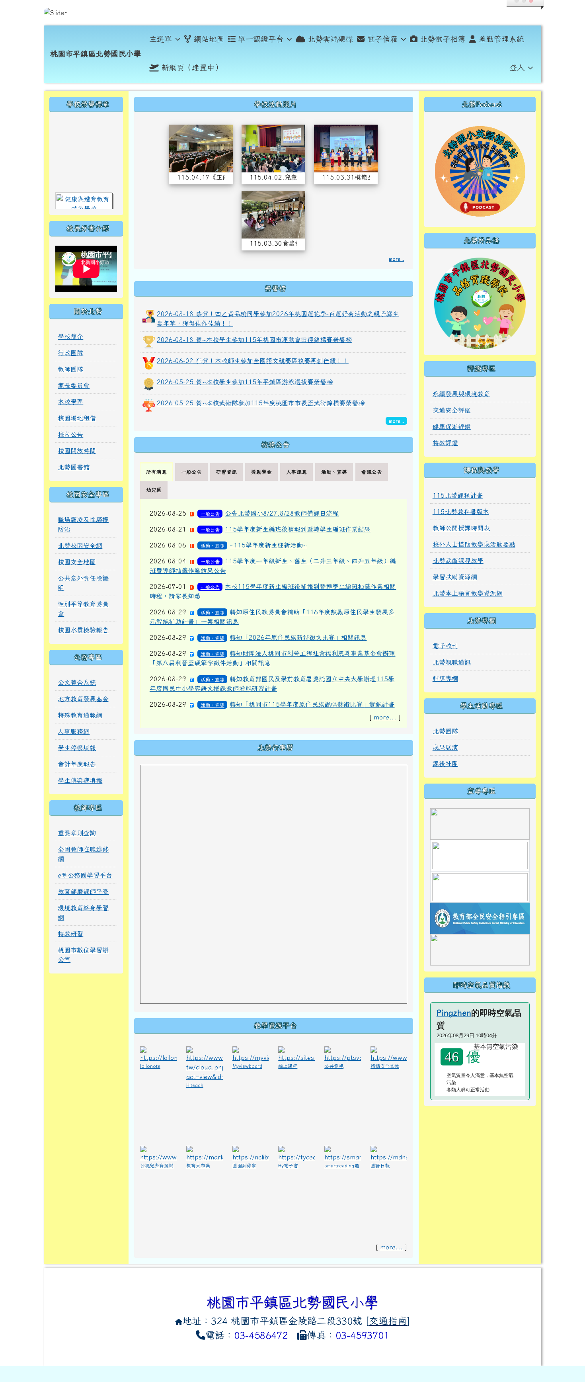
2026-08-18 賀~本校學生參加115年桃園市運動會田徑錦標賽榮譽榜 (254, 339)
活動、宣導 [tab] (334, 472)
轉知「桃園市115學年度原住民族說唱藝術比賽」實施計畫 (312, 704)
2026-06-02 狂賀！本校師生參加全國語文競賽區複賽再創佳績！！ (253, 361)
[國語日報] (388, 1152)
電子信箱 (382, 39)
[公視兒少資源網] (158, 1152)
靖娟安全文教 (384, 1065)
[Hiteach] (204, 1062)
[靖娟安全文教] (388, 1053)
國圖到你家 (244, 1165)
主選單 (160, 39)
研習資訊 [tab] (226, 472)
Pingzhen (454, 1012)
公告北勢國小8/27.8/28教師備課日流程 (282, 513)
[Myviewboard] (250, 1053)
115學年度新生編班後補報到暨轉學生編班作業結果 (297, 529)
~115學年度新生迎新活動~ (268, 545)
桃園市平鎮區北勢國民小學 (95, 53)
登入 (517, 67)
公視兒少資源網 (157, 1165)
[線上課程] (296, 1053)
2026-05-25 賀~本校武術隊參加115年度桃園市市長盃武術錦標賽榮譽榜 (261, 403)
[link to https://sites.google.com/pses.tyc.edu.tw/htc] (480, 302)
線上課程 (287, 1065)
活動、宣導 (212, 545)
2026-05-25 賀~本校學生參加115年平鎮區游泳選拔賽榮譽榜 (245, 382)
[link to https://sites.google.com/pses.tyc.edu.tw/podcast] (480, 170)
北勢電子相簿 (442, 39)
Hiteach (194, 1085)
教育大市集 (198, 1165)
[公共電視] (342, 1053)
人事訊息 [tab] (296, 472)
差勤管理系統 (501, 39)
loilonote (150, 1065)
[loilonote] (158, 1053)
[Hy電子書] (296, 1152)
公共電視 (333, 1065)
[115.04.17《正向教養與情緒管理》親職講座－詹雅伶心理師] (201, 147)
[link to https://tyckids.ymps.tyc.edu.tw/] (480, 886)
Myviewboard (247, 1065)
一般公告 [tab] (191, 472)
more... (396, 258)
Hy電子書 (288, 1165)
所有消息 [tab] (156, 472)
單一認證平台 (260, 39)
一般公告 (210, 513)
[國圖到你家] (250, 1152)
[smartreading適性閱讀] (342, 1152)
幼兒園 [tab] (154, 490)
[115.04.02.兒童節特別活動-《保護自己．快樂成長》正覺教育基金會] (273, 147)
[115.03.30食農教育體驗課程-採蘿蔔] (273, 213)
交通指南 (388, 1320)
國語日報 (380, 1165)
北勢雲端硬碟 (330, 39)
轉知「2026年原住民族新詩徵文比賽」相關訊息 (298, 637)
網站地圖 (209, 39)
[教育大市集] (204, 1152)
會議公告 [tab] (371, 472)
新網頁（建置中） (192, 67)
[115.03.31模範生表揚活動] (346, 147)
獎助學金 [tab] (261, 472)
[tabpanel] (273, 613)
